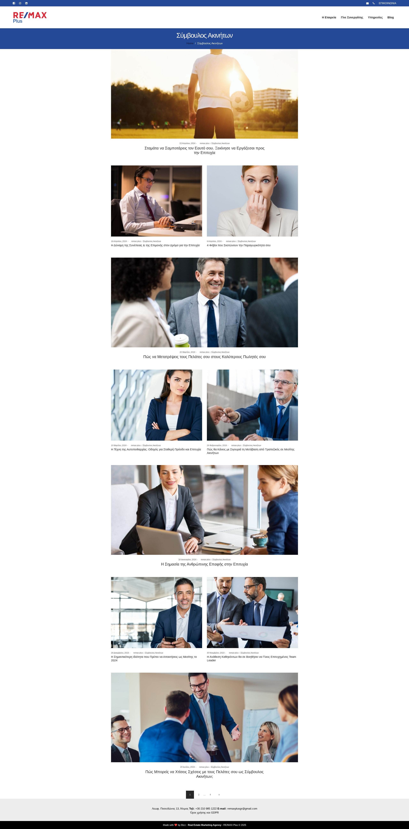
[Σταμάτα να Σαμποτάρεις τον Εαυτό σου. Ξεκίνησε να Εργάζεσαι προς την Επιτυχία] (204, 94)
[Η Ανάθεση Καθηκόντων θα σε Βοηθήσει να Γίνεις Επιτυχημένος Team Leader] (252, 612)
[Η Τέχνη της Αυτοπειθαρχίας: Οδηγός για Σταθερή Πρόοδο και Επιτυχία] (156, 405)
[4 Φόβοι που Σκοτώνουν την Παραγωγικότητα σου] (252, 201)
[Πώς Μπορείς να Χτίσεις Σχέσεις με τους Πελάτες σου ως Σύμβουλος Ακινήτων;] (204, 717)
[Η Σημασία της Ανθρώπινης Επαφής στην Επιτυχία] (204, 510)
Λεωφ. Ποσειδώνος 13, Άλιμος (170, 808)
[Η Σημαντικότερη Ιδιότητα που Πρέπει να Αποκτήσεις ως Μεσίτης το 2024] (156, 612)
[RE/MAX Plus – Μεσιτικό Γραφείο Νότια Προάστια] (30, 17)
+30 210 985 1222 (206, 808)
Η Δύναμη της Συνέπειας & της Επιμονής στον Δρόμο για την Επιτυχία (155, 245)
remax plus (203, 143)
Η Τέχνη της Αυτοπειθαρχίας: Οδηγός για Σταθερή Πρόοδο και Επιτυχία (156, 449)
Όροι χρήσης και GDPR (204, 812)
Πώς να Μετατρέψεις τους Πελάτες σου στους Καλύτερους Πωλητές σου (204, 357)
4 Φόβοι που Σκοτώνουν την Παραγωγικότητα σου (238, 245)
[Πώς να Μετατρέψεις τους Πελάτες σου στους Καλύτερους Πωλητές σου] (204, 302)
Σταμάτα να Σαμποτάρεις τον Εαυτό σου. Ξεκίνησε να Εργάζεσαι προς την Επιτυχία (205, 150)
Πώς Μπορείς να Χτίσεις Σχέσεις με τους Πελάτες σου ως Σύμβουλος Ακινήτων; (204, 774)
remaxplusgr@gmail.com (242, 808)
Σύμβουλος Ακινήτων (221, 143)
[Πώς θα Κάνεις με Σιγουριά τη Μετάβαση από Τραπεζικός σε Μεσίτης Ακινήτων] (252, 405)
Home (189, 43)
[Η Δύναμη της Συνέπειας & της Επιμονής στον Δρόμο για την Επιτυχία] (156, 201)
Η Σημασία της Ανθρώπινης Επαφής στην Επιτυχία (204, 564)
